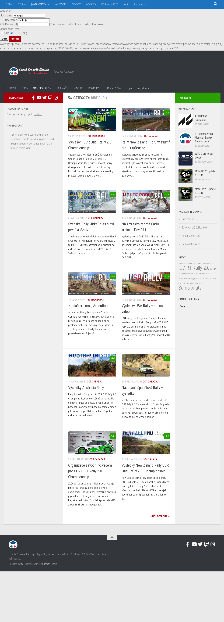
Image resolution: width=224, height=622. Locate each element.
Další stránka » (160, 516)
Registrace (140, 4)
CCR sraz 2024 (109, 4)
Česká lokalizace (191, 244)
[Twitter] (44, 98)
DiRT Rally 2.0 (196, 268)
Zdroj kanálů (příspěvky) (195, 227)
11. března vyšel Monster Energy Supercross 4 (204, 137)
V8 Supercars (207, 278)
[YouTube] (39, 98)
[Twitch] (50, 98)
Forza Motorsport (185, 274)
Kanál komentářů (191, 235)
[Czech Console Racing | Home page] (29, 71)
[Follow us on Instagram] (56, 98)
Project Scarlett (196, 278)
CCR (20, 4)
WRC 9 (182, 283)
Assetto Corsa (183, 263)
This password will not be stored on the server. (52, 24)
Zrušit (4, 38)
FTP (7, 33)
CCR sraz (192, 263)
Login (126, 4)
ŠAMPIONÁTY (38, 4)
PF (188, 278)
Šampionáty (190, 288)
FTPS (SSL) (20, 33)
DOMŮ (9, 4)
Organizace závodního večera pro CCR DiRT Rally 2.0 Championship (90, 471)
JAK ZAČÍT (60, 4)
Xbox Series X (200, 283)
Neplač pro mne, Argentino (88, 306)
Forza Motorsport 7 (201, 273)
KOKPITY (91, 4)
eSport (213, 268)
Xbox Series (190, 283)
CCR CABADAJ (97, 136)
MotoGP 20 (182, 278)
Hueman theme (49, 564)
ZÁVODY (76, 4)
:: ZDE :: (38, 114)
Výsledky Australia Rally (86, 387)
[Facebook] (33, 98)
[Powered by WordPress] (21, 564)
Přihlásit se (188, 219)
